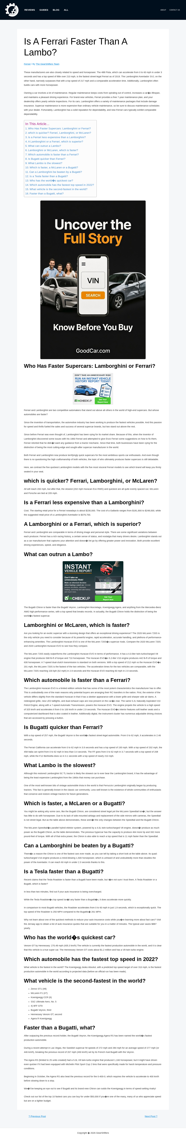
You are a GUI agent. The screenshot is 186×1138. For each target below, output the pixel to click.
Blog (56, 10)
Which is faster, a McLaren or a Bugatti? (54, 167)
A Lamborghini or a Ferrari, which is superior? (55, 141)
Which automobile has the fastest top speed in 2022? (62, 184)
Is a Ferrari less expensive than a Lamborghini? (57, 137)
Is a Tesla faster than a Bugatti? (49, 176)
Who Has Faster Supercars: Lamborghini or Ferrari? (59, 128)
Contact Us (174, 10)
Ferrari (27, 64)
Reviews (29, 10)
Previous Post (37, 1116)
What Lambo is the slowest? (45, 163)
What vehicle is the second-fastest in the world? (58, 189)
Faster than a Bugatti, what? (47, 193)
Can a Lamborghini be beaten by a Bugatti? (55, 171)
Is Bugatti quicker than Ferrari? (46, 158)
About (163, 10)
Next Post (151, 1116)
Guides (43, 10)
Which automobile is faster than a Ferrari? (53, 154)
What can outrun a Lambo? (44, 145)
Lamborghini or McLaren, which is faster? (53, 150)
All (66, 10)
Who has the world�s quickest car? (51, 180)
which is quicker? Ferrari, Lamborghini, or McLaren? (59, 132)
